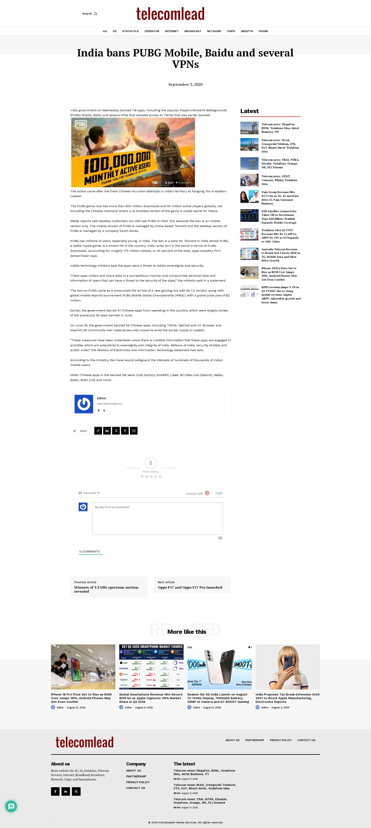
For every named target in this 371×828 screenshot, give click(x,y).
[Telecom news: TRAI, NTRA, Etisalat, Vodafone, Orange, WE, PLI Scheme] (249, 163)
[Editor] (84, 404)
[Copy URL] (98, 431)
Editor (101, 398)
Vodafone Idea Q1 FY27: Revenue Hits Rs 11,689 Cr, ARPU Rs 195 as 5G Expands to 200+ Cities (280, 235)
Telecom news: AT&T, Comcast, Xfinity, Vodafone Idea (279, 180)
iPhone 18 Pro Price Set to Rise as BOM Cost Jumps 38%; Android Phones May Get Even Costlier (279, 273)
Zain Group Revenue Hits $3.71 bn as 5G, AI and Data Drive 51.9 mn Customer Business (280, 197)
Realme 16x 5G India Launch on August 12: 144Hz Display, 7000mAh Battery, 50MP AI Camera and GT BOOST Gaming (218, 698)
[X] (104, 409)
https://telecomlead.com (109, 403)
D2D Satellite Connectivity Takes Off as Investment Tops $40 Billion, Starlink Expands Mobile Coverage (279, 216)
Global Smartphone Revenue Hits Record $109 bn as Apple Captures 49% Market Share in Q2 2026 (150, 698)
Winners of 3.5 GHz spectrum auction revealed (106, 589)
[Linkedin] (107, 431)
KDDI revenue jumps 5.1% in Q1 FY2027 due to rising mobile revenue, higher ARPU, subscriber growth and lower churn (281, 294)
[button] (90, 13)
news (177, 779)
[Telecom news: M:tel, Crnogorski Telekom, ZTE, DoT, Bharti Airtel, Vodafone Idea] (249, 144)
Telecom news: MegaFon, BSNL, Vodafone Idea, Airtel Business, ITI (280, 128)
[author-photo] (53, 707)
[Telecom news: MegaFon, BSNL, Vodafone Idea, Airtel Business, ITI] (249, 128)
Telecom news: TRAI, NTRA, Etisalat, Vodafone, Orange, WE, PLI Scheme (280, 163)
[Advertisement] (271, 334)
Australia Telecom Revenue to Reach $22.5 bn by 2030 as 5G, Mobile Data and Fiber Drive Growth (281, 254)
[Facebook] (98, 409)
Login (219, 492)
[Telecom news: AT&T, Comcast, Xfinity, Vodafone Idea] (249, 180)
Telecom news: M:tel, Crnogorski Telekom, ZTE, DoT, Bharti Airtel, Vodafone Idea (280, 145)
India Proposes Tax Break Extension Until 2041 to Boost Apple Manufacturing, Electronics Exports (287, 698)
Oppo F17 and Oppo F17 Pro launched (190, 587)
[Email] (134, 431)
